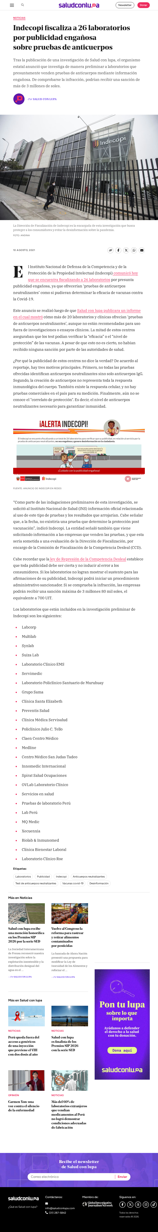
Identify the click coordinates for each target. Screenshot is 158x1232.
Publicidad (43, 876)
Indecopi (61, 876)
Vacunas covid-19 (72, 883)
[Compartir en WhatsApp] (134, 250)
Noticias (19, 17)
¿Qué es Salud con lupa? (22, 1206)
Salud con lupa (45, 99)
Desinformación (98, 883)
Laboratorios (23, 876)
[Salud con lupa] (79, 5)
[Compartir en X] (126, 250)
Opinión (13, 1095)
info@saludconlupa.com (60, 1208)
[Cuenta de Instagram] (146, 1205)
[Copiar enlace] (110, 250)
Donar (143, 5)
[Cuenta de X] (130, 1205)
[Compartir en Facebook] (118, 250)
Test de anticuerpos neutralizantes (35, 883)
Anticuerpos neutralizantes (89, 876)
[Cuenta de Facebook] (97, 1204)
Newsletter (125, 5)
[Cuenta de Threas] (138, 1205)
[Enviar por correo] (142, 250)
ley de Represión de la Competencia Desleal (87, 558)
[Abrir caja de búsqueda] (22, 5)
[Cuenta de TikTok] (154, 1205)
